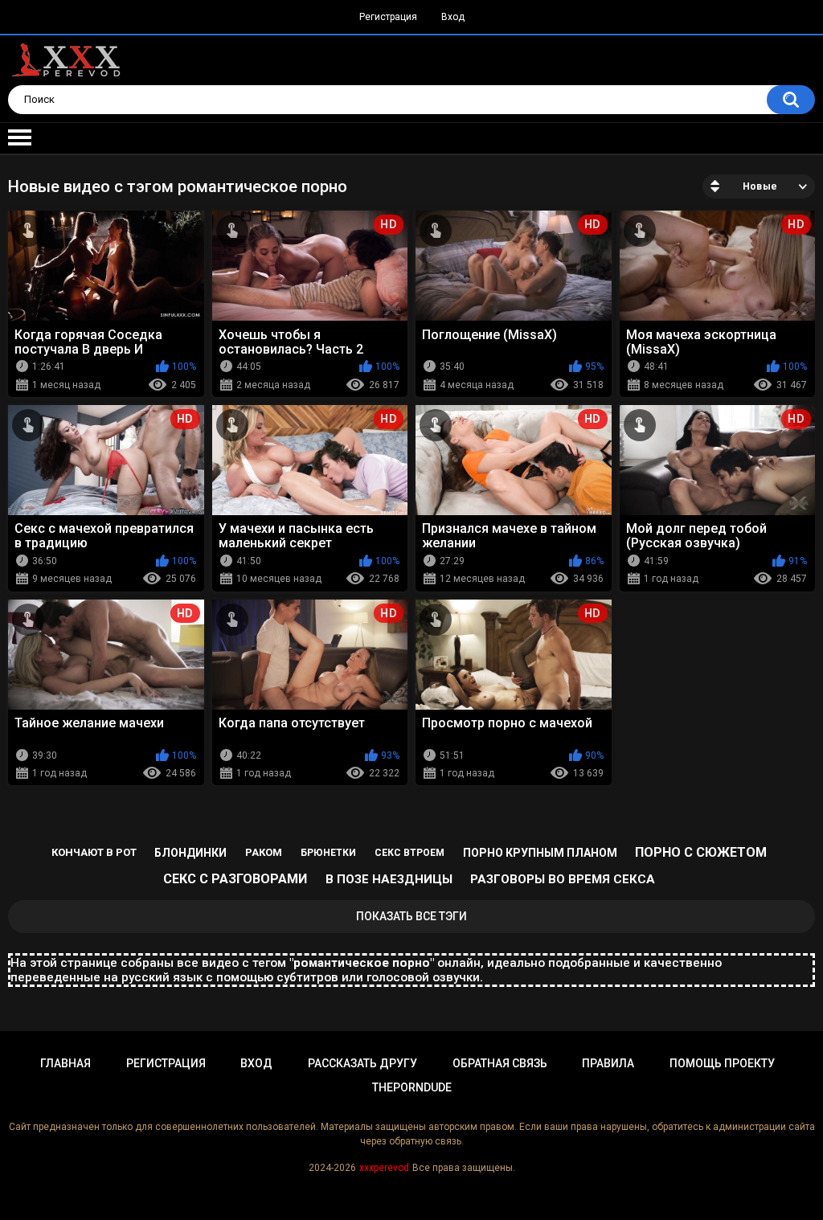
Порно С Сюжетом (701, 852)
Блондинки (190, 852)
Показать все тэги (411, 916)
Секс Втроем (409, 852)
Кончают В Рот (94, 852)
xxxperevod (384, 1167)
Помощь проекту (722, 1063)
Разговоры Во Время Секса (562, 879)
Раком (263, 852)
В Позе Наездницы (389, 879)
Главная (65, 1063)
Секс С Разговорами (235, 878)
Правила (608, 1063)
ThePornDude (412, 1087)
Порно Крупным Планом (540, 852)
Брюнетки (328, 852)
